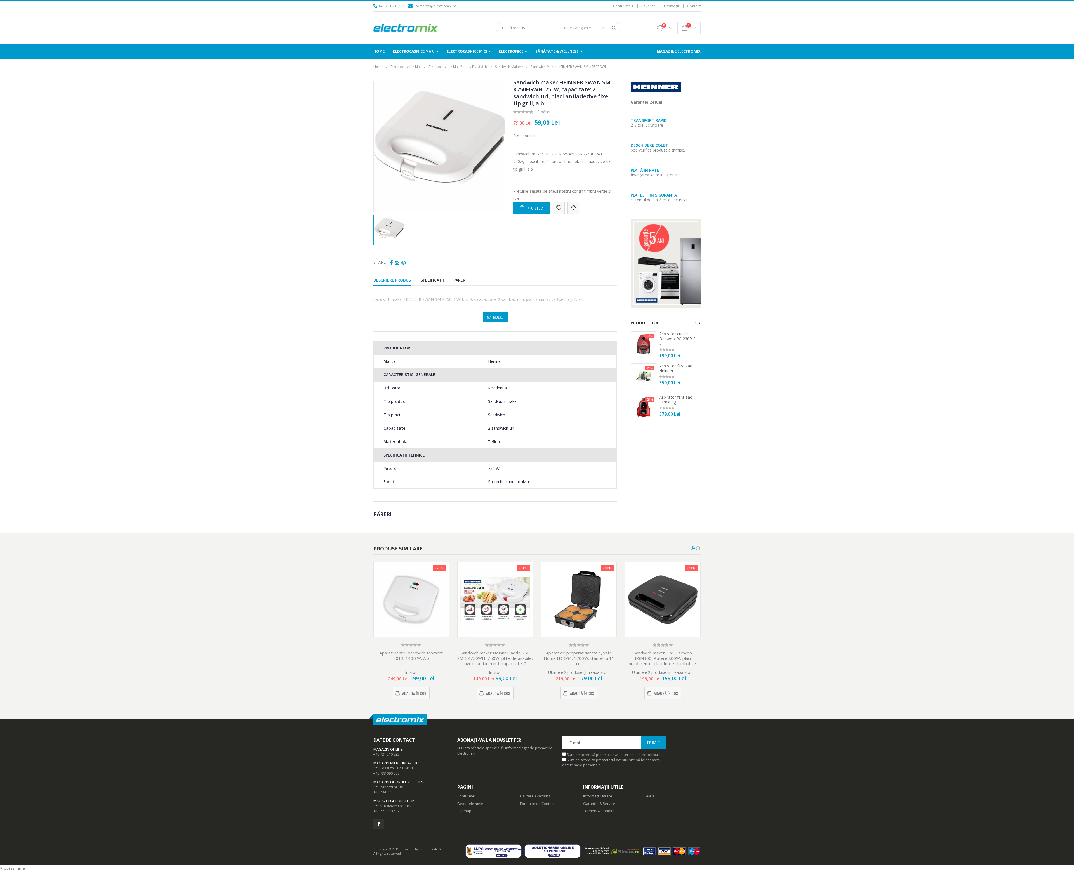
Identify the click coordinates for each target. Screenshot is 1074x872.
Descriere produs (392, 280)
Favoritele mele (470, 803)
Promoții (671, 5)
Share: (380, 262)
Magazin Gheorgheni (393, 800)
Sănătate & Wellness (557, 51)
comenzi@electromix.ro (435, 5)
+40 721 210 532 (392, 5)
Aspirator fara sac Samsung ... (675, 399)
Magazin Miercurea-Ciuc (395, 762)
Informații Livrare (597, 795)
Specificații (432, 280)
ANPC (650, 795)
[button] (664, 28)
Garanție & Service (599, 803)
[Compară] (573, 208)
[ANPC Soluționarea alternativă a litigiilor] (494, 851)
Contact (694, 5)
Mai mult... (495, 317)
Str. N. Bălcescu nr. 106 (392, 806)
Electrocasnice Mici (467, 51)
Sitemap (464, 810)
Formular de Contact (537, 803)
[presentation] (696, 322)
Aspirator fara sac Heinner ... (675, 368)
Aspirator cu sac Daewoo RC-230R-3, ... (678, 338)
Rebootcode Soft (432, 849)
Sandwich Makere (509, 66)
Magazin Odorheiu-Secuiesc (399, 781)
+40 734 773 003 (386, 792)
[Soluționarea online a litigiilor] (553, 851)
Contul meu (623, 5)
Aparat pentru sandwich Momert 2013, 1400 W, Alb (411, 655)
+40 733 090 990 (386, 773)
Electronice (511, 51)
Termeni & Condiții (598, 810)
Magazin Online (387, 749)
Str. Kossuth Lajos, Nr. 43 (394, 768)
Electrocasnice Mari (414, 51)
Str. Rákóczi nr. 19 (388, 787)
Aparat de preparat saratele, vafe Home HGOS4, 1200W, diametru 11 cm (579, 658)
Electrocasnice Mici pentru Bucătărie (458, 66)
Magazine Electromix (679, 51)
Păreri (460, 280)
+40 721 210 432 (386, 811)
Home (379, 51)
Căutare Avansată (535, 795)
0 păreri (544, 111)
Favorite (648, 5)
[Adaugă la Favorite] (559, 208)
